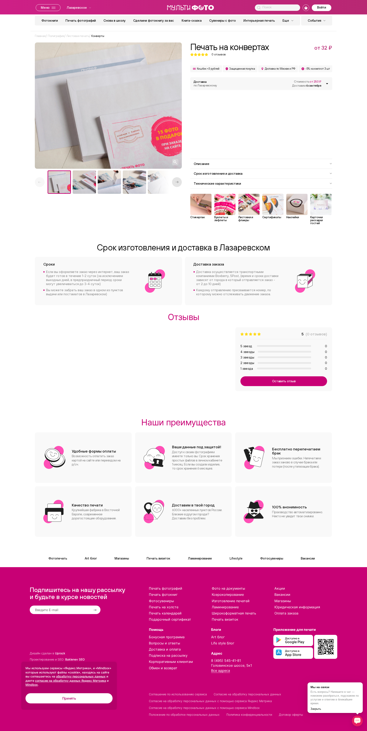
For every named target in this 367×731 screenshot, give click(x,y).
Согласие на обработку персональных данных (247, 694)
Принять (69, 698)
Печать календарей (165, 613)
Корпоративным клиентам (171, 661)
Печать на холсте (163, 607)
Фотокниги (49, 20)
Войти (321, 7)
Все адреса (220, 670)
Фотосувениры (271, 558)
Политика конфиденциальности (249, 714)
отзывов (219, 54)
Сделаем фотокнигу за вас (153, 20)
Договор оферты (291, 714)
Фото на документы (228, 588)
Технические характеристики (217, 183)
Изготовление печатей (231, 601)
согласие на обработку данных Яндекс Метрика (70, 680)
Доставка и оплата (165, 649)
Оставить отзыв (284, 381)
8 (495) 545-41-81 (226, 660)
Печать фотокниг (163, 594)
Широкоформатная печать (234, 613)
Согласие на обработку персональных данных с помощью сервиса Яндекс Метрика (210, 701)
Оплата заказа (286, 613)
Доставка (205, 83)
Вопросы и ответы (164, 643)
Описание (201, 164)
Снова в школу (114, 20)
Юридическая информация (297, 607)
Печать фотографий (80, 20)
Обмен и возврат (163, 668)
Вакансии (308, 558)
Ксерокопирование (228, 594)
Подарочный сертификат (170, 619)
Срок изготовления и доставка (218, 173)
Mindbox (31, 684)
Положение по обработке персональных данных (184, 714)
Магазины (121, 558)
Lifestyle (236, 558)
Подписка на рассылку (168, 655)
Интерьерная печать (259, 20)
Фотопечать (57, 558)
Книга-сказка (192, 20)
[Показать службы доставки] (327, 83)
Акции (279, 588)
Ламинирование (200, 558)
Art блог (91, 558)
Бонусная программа (167, 637)
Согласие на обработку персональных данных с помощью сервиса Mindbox (204, 708)
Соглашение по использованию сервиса (178, 694)
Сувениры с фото (222, 20)
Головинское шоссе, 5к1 (231, 665)
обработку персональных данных (81, 676)
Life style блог (222, 643)
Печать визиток (158, 558)
